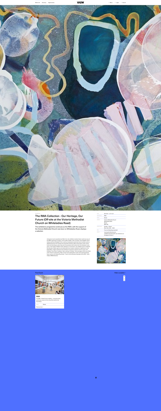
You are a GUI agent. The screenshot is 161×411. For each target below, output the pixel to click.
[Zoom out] (124, 278)
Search (124, 2)
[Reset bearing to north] (124, 280)
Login (117, 2)
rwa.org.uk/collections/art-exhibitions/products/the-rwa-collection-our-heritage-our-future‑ (114, 233)
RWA (105, 215)
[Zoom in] (124, 276)
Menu (111, 2)
